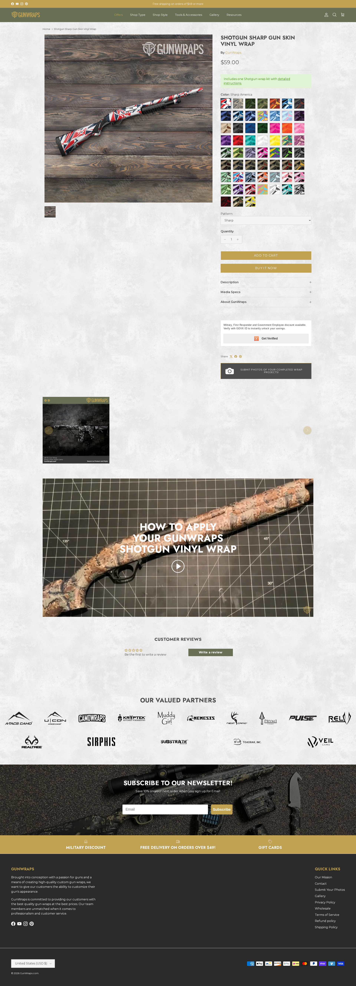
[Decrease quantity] (224, 239)
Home (46, 28)
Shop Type (137, 15)
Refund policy (325, 921)
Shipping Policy (326, 927)
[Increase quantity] (238, 239)
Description (230, 282)
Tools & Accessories (188, 15)
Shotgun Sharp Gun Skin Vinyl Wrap (75, 28)
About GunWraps (234, 302)
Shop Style (160, 15)
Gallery (214, 15)
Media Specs (230, 292)
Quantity (227, 231)
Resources (234, 15)
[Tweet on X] (231, 356)
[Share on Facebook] (235, 356)
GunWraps (233, 52)
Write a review (210, 652)
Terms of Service (327, 915)
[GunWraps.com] (25, 15)
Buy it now (266, 268)
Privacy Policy (325, 902)
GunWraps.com (29, 973)
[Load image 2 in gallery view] (128, 119)
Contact (321, 883)
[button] (178, 566)
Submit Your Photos (330, 890)
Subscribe (222, 809)
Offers (118, 15)
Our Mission (323, 877)
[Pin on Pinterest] (240, 356)
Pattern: (227, 214)
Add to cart (266, 255)
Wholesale (323, 908)
